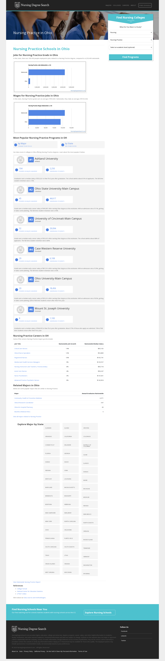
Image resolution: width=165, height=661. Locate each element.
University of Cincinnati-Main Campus (58, 218)
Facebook (124, 631)
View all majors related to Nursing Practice (27, 416)
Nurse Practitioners (20, 376)
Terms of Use (82, 651)
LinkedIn (123, 636)
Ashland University (46, 158)
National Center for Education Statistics (30, 591)
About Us (15, 651)
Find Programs (130, 56)
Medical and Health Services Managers (27, 362)
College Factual (22, 589)
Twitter (123, 640)
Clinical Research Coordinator (23, 403)
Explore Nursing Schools (98, 612)
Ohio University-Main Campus (53, 278)
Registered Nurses (20, 357)
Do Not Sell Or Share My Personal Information (62, 651)
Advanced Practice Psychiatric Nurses (26, 380)
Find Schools (145, 5)
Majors (109, 5)
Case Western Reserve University (55, 248)
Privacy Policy (28, 651)
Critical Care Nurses (20, 348)
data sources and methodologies (35, 598)
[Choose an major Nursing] (130, 32)
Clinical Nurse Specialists (22, 353)
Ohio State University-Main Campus (57, 188)
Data (20, 651)
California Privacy (39, 651)
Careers (125, 5)
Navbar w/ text (32, 5)
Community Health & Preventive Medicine (28, 398)
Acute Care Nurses (20, 371)
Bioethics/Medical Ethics (22, 412)
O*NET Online (21, 594)
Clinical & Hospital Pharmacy (23, 407)
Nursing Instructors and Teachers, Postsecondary (30, 367)
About (133, 5)
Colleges (117, 5)
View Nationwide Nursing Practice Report (26, 582)
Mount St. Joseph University (52, 308)
